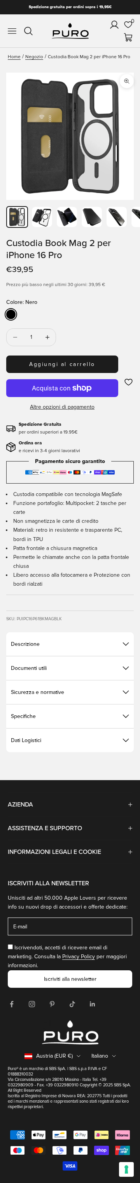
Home (14, 57)
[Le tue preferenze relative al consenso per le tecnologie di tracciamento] (126, 1169)
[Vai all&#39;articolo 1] (17, 217)
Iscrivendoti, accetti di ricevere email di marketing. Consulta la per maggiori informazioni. (67, 956)
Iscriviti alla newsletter (70, 979)
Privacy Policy (78, 956)
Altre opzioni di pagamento (62, 407)
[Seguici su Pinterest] (52, 1004)
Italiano (99, 1056)
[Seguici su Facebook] (12, 1004)
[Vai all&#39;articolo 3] (67, 217)
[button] (128, 382)
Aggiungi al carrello (62, 364)
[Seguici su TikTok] (72, 1004)
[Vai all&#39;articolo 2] (42, 217)
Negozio (34, 57)
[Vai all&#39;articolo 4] (92, 217)
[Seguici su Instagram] (32, 1004)
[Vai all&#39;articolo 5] (117, 217)
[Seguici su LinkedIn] (92, 1004)
